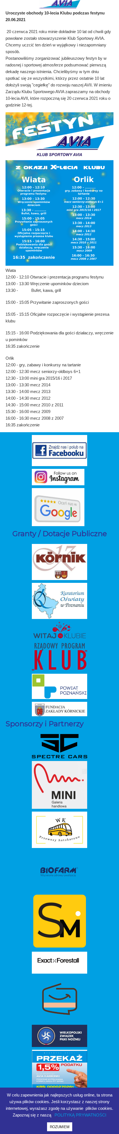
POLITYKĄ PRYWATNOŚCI (80, 1115)
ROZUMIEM (59, 1126)
